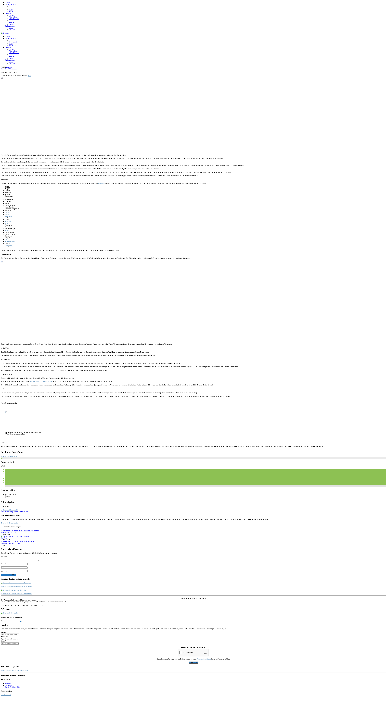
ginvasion (9, 67)
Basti (29, 76)
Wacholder (101, 183)
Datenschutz (9, 685)
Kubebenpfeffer (10, 241)
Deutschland (5, 69)
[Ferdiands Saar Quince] (9, 456)
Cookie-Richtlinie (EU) (12, 687)
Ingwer (7, 230)
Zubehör (11, 24)
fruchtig (10, 512)
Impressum (8, 683)
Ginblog (7, 2)
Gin (10, 6)
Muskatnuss (8, 216)
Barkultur (8, 13)
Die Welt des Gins (10, 4)
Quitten (15, 512)
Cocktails (12, 15)
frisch (6, 512)
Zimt (6, 239)
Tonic (10, 10)
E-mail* (3, 641)
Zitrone (7, 212)
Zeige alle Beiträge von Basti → (11, 523)
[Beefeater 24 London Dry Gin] (17, 541)
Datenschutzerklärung (204, 659)
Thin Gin (4, 538)
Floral (3, 512)
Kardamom (8, 245)
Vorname (4, 632)
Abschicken (193, 662)
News (11, 28)
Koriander (8, 221)
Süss (19, 512)
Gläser (11, 20)
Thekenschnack (10, 26)
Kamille (7, 214)
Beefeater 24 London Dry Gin (10, 543)
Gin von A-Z (13, 8)
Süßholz (7, 223)
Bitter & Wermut (14, 19)
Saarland (15, 69)
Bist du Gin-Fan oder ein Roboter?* (193, 647)
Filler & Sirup (13, 17)
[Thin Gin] (15, 536)
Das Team (12, 30)
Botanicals (12, 11)
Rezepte (11, 22)
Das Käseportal (6, 695)
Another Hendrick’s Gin (8, 532)
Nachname (4, 636)
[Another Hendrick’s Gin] (20, 531)
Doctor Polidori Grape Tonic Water (40, 381)
